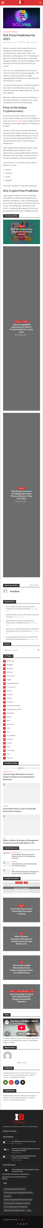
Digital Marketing (22, 991)
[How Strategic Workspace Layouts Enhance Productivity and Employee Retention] (21, 768)
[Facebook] (17, 1082)
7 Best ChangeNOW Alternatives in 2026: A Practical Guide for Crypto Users (21, 328)
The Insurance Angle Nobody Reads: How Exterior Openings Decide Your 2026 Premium (22, 630)
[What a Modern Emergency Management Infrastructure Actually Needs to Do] (21, 825)
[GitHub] (22, 1082)
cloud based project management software (18, 1193)
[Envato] (5, 1082)
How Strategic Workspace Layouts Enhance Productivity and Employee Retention (20, 608)
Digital (17, 321)
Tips (11, 771)
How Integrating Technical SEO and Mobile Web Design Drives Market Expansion (22, 638)
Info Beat (21, 1220)
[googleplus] (11, 1082)
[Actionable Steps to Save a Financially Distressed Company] (21, 793)
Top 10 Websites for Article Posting (23, 1141)
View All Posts (34, 585)
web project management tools (14, 1210)
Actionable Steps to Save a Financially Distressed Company (22, 231)
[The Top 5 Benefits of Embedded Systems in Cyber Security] (6, 1170)
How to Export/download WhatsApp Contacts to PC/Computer (24, 1157)
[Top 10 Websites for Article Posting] (7, 1144)
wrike (29, 1210)
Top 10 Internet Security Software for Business (14, 1178)
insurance (7, 1196)
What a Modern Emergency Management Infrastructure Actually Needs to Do (20, 622)
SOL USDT (19, 121)
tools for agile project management (15, 1207)
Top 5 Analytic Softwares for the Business (15, 1174)
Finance (15, 32)
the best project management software (17, 1203)
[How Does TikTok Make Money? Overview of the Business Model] (6, 1150)
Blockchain (7, 32)
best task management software (14, 1189)
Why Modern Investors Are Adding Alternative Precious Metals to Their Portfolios (21, 495)
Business (6, 771)
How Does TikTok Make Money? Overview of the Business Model (26, 1149)
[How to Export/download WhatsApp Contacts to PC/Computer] (7, 1158)
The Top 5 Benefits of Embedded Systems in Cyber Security (25, 1170)
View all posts (21, 1062)
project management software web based (18, 1200)
